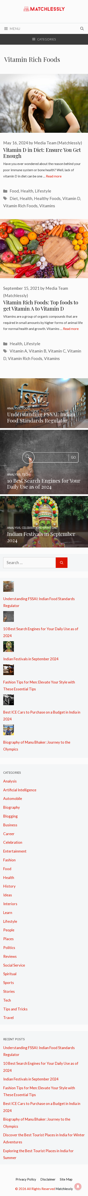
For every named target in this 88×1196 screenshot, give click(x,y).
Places (8, 939)
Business (10, 825)
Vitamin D (71, 198)
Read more (54, 176)
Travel (8, 1017)
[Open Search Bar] (82, 28)
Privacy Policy (26, 1179)
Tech (7, 1000)
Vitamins (47, 205)
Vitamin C (57, 350)
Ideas (7, 895)
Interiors (10, 904)
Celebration (12, 842)
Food (14, 190)
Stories (9, 991)
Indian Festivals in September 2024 (31, 659)
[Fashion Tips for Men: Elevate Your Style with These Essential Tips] (8, 671)
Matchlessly (64, 1189)
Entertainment (14, 851)
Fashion (9, 860)
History (9, 886)
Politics (9, 947)
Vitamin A (18, 350)
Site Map (66, 1179)
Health (27, 190)
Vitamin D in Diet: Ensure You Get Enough (42, 152)
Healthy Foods (47, 198)
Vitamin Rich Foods (20, 205)
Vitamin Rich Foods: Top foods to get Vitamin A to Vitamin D (40, 305)
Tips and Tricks (15, 1009)
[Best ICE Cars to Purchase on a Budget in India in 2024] (8, 701)
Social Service (14, 965)
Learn (7, 912)
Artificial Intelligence (19, 790)
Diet (14, 198)
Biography (11, 807)
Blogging (10, 816)
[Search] (62, 562)
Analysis (10, 781)
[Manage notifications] (78, 1186)
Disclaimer (48, 1179)
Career (9, 833)
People (8, 930)
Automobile (12, 798)
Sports (8, 982)
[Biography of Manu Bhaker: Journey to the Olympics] (8, 731)
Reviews (10, 956)
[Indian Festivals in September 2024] (44, 544)
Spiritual (9, 974)
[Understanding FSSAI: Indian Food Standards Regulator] (44, 424)
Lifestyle (43, 190)
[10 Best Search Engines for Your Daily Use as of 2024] (44, 490)
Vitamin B (37, 350)
